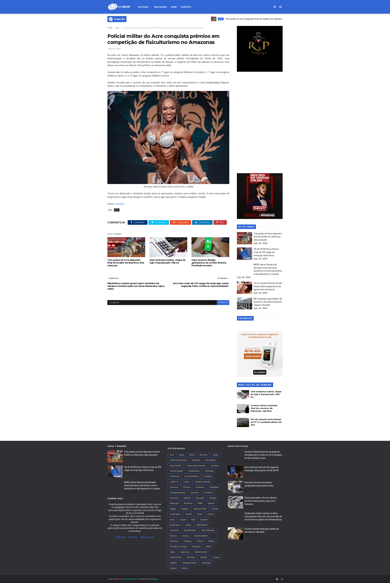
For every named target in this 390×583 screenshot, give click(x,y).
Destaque (200, 487)
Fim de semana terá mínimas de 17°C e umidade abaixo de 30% (266, 422)
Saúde (172, 552)
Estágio (173, 508)
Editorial (187, 498)
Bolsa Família (175, 465)
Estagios (184, 508)
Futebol (188, 514)
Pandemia (174, 541)
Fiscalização (175, 514)
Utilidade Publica (189, 562)
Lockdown (174, 530)
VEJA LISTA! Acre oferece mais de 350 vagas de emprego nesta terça (266, 252)
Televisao (191, 557)
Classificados (193, 471)
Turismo (216, 557)
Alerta (191, 454)
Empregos (174, 503)
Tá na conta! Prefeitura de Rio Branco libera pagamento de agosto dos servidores (268, 286)
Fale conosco (147, 537)
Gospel (183, 519)
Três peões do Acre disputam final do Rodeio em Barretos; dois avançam (244, 18)
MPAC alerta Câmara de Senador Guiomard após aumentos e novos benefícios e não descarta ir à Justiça (142, 485)
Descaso (187, 487)
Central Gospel (176, 471)
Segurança (184, 552)
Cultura (186, 481)
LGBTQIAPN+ (202, 525)
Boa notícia (211, 460)
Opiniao (185, 535)
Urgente (173, 562)
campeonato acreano (196, 465)
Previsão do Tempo (178, 546)
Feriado (215, 508)
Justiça (188, 525)
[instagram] (282, 579)
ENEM (200, 503)
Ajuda (181, 454)
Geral (172, 519)
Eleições (212, 498)
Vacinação (206, 562)
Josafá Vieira (175, 525)
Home (109, 28)
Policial (200, 541)
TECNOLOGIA (175, 557)
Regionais (196, 546)
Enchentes (188, 503)
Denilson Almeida (202, 481)
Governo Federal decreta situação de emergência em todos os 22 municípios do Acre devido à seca (263, 455)
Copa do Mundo (191, 476)
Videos (185, 568)
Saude (208, 546)
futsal (199, 514)
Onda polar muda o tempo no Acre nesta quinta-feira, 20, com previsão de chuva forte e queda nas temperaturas (263, 516)
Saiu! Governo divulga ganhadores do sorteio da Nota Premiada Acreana (208, 263)
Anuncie (133, 537)
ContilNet (119, 203)
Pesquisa (187, 541)
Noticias (143, 7)
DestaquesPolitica (177, 492)
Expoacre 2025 (200, 508)
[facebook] (277, 579)
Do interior (208, 492)
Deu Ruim (195, 492)
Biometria (196, 460)
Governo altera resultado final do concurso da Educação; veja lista (264, 408)
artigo (215, 454)
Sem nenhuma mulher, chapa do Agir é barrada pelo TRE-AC (167, 261)
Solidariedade (201, 552)
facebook (223, 302)
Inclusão (203, 519)
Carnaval (214, 465)
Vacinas (173, 568)
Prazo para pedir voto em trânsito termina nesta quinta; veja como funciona (261, 500)
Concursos (174, 476)
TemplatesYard (129, 579)
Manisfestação (190, 530)
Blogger (154, 579)
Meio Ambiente (208, 530)
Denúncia (174, 487)
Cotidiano (208, 476)
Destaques (160, 7)
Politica (211, 541)
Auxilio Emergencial (178, 460)
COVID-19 (174, 481)
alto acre (203, 454)
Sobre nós (120, 537)
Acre (173, 7)
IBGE (193, 519)
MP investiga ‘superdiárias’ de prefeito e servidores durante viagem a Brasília (268, 302)
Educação (200, 498)
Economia (174, 498)
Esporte (211, 503)
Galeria (210, 514)
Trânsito (203, 557)
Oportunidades (201, 535)
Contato (186, 7)
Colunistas (209, 471)
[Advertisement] (260, 123)
